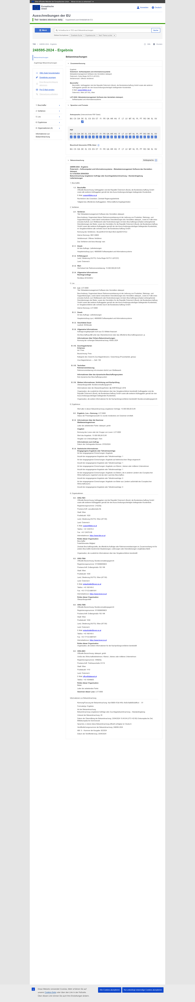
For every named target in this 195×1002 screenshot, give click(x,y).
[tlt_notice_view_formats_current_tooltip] (156, 160)
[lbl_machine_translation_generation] (99, 145)
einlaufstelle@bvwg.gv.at (92, 584)
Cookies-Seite (50, 992)
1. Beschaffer (41, 105)
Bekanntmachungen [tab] (41, 57)
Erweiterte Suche (76, 35)
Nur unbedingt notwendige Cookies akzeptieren (143, 990)
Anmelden (144, 7)
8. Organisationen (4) (44, 128)
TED (34, 44)
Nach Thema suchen (106, 35)
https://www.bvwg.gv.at (98, 594)
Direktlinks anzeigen (47, 77)
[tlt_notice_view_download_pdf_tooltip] (71, 136)
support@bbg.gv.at (84, 90)
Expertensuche (90, 35)
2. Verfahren (40, 111)
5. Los (38, 117)
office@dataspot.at (90, 676)
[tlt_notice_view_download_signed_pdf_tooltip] (82, 121)
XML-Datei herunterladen (49, 73)
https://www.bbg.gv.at (97, 535)
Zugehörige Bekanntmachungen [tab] (45, 63)
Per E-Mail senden (46, 90)
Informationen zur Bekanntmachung (43, 135)
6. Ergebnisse (41, 122)
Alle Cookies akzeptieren (110, 990)
